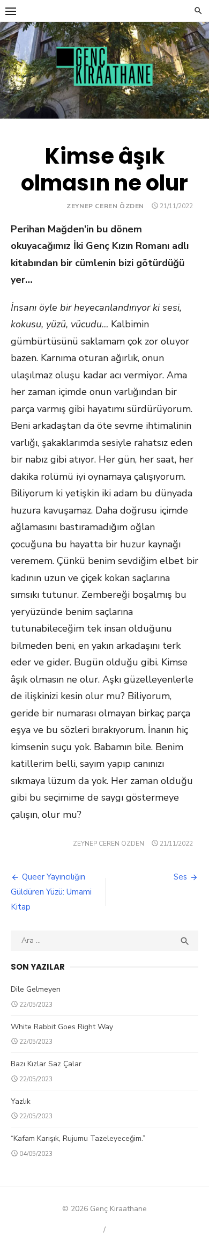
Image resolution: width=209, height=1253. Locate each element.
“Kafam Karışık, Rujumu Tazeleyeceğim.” (78, 1138)
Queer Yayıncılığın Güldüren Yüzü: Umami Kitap (51, 891)
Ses (180, 876)
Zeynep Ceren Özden (105, 206)
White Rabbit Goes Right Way (62, 1027)
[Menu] (10, 10)
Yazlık (21, 1101)
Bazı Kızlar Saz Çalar (46, 1064)
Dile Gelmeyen (36, 989)
